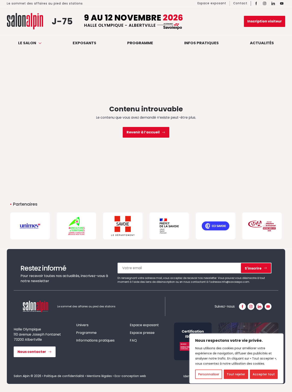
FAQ (133, 340)
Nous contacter (32, 351)
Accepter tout (264, 374)
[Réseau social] (256, 3)
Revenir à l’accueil (143, 132)
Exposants (84, 43)
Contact (240, 3)
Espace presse (142, 332)
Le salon (27, 43)
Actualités (262, 43)
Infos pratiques (201, 43)
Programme (140, 43)
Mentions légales (99, 376)
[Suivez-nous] (242, 306)
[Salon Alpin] (25, 21)
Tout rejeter (236, 374)
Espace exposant (212, 3)
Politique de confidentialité (64, 376)
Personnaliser (208, 374)
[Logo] (30, 225)
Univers (82, 325)
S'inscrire (253, 268)
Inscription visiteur (264, 21)
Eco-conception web (130, 376)
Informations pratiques (95, 340)
